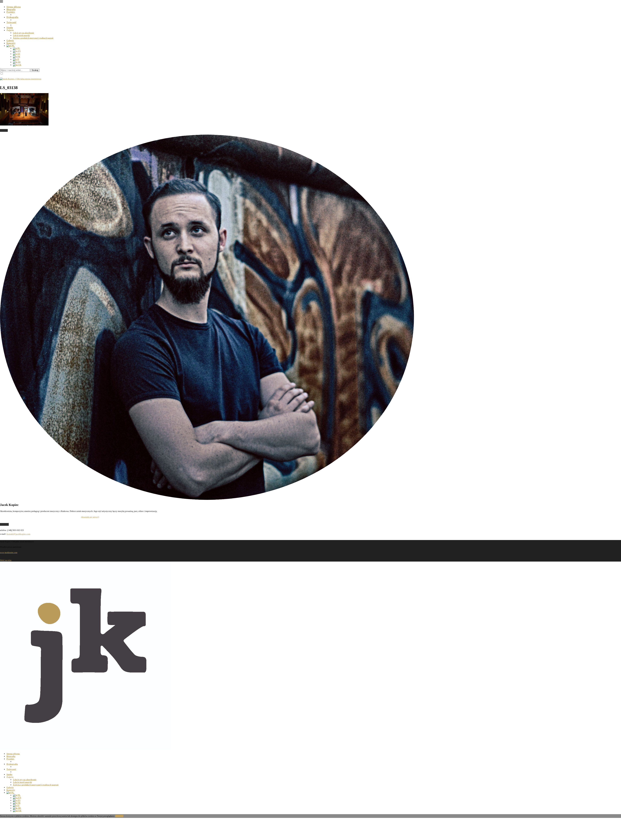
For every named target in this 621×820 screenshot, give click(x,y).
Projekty (10, 12)
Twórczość (11, 22)
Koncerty (11, 43)
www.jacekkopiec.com (8, 552)
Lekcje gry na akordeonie (23, 33)
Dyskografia (12, 17)
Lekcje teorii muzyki (21, 35)
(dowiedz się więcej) (90, 517)
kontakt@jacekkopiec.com (18, 534)
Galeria (10, 40)
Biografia (11, 9)
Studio (9, 27)
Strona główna (13, 7)
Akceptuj (119, 816)
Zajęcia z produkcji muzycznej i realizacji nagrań (33, 38)
